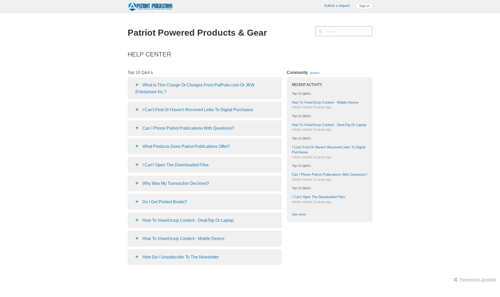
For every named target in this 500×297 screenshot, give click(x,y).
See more (299, 214)
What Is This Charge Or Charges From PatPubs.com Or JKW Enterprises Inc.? (194, 88)
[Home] (150, 6)
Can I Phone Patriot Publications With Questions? (188, 128)
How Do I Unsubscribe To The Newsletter (180, 257)
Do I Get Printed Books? (164, 202)
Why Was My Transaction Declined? (175, 183)
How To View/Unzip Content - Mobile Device (183, 238)
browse (315, 72)
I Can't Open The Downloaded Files (175, 165)
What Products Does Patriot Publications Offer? (186, 146)
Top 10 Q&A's (301, 94)
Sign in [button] (364, 6)
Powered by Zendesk (478, 279)
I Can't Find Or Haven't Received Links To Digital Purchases (197, 110)
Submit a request (337, 6)
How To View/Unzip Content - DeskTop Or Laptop (188, 220)
